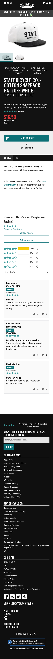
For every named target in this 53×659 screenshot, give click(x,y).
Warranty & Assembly (12, 494)
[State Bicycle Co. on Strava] (24, 598)
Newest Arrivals (10, 508)
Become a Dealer (11, 528)
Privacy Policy (9, 579)
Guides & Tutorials (11, 487)
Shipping (7, 477)
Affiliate (7, 551)
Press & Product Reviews (14, 522)
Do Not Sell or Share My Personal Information (22, 589)
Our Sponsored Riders (12, 542)
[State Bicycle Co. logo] (27, 5)
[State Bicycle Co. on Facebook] (6, 598)
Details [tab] (7, 157)
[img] (26, 295)
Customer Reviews (11, 525)
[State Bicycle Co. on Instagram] (12, 598)
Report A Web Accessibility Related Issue (26, 648)
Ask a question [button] (26, 240)
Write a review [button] (26, 233)
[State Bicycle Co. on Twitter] (18, 598)
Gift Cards (8, 480)
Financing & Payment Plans (15, 463)
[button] (10, 248)
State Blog (8, 515)
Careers (7, 535)
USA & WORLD (9, 562)
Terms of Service (10, 576)
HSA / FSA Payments (12, 467)
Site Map (7, 572)
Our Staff (7, 539)
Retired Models (10, 518)
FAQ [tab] (16, 157)
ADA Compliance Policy (13, 586)
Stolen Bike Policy (11, 484)
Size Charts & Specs (12, 490)
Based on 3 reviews (13, 229)
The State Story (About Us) (14, 511)
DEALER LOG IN (10, 569)
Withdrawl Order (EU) (12, 497)
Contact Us (8, 460)
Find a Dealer (9, 532)
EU (5, 565)
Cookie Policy (9, 582)
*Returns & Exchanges (13, 470)
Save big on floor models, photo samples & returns (26, 13)
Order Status (9, 473)
